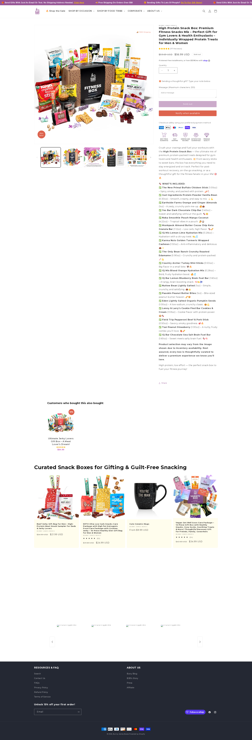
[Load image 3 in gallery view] (94, 157)
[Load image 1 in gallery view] (51, 157)
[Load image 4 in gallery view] (115, 157)
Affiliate (130, 687)
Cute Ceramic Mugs (139, 524)
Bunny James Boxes (121, 734)
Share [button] (164, 383)
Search (37, 674)
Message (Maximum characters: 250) (177, 87)
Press (129, 683)
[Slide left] (37, 157)
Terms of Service (42, 697)
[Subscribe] (78, 712)
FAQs (36, 683)
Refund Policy (41, 692)
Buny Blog (132, 674)
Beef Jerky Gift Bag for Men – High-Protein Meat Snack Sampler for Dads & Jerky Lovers (56, 526)
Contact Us (39, 678)
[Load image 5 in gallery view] (137, 157)
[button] (81, 11)
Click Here (79, 2)
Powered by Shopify (137, 734)
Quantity (163, 65)
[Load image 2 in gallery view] (72, 157)
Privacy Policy (41, 687)
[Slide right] (151, 157)
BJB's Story (132, 678)
